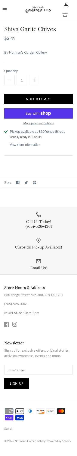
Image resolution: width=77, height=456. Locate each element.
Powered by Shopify (59, 441)
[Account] (65, 4)
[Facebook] (6, 324)
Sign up (16, 383)
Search (8, 428)
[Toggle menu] (4, 9)
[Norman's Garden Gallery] (38, 9)
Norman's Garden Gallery (28, 52)
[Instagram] (14, 324)
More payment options (38, 123)
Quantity (11, 71)
